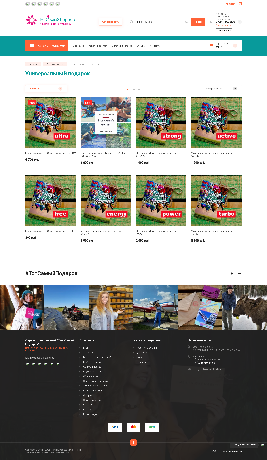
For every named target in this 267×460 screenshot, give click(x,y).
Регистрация (90, 414)
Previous (232, 273)
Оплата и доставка (122, 45)
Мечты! (141, 357)
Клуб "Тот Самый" (92, 362)
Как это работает (98, 45)
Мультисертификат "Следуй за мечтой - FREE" (49, 231)
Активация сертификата (96, 385)
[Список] (133, 88)
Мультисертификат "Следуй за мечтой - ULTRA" (50, 153)
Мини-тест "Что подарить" (97, 357)
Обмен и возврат (92, 376)
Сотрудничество (92, 366)
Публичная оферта (93, 390)
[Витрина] (128, 88)
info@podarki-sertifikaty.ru (207, 369)
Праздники (143, 362)
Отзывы (141, 45)
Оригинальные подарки (95, 381)
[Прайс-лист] (139, 88)
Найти (198, 21)
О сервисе (78, 45)
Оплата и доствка (92, 400)
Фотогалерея (90, 352)
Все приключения (147, 347)
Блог (85, 347)
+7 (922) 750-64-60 (225, 22)
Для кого (142, 352)
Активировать (110, 21)
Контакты (155, 45)
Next (240, 273)
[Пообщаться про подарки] (262, 445)
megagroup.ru (235, 451)
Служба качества (92, 371)
